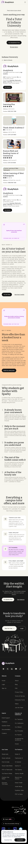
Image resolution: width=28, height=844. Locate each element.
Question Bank (6, 725)
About (16, 680)
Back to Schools (8, 60)
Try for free (7, 294)
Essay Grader (19, 782)
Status (17, 703)
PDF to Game (19, 794)
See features (20, 599)
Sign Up (4, 688)
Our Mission (18, 727)
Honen (17, 744)
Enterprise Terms (20, 700)
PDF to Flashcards (7, 769)
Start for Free (8, 628)
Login (21, 628)
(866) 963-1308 (12, 182)
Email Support (6, 718)
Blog (16, 684)
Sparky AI (18, 766)
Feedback (4, 722)
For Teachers (19, 719)
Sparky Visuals (19, 773)
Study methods (6, 758)
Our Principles (19, 731)
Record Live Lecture (18, 778)
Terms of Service (20, 696)
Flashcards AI (19, 758)
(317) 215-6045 (12, 162)
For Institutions (19, 723)
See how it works (19, 294)
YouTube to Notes (7, 773)
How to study (5, 762)
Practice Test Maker (5, 778)
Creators (4, 733)
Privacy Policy (19, 692)
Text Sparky (18, 769)
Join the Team (19, 707)
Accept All (20, 840)
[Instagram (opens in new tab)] (3, 669)
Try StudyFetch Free (14, 42)
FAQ (16, 688)
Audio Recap (18, 786)
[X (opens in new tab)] (7, 669)
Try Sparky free (8, 599)
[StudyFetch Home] (7, 2)
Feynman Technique (5, 783)
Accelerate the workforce (19, 739)
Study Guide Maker (7, 766)
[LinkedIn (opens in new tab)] (11, 669)
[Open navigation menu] (25, 2)
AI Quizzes (18, 762)
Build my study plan (9, 370)
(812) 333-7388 (12, 111)
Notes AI (17, 754)
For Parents (18, 734)
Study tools (5, 754)
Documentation (6, 729)
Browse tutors (14, 47)
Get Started (8, 87)
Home (3, 680)
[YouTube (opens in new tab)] (16, 669)
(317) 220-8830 (12, 134)
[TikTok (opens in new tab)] (20, 669)
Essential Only (8, 840)
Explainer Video (19, 790)
